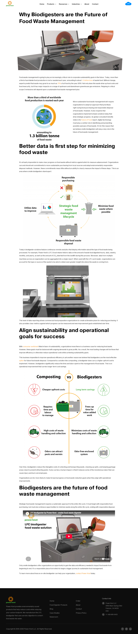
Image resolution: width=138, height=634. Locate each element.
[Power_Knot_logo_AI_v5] (10, 2)
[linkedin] (130, 628)
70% (59, 83)
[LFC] (128, 2)
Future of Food (86, 120)
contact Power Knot (83, 573)
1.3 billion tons (87, 80)
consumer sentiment (30, 346)
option (21, 361)
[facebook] (122, 628)
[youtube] (126, 628)
